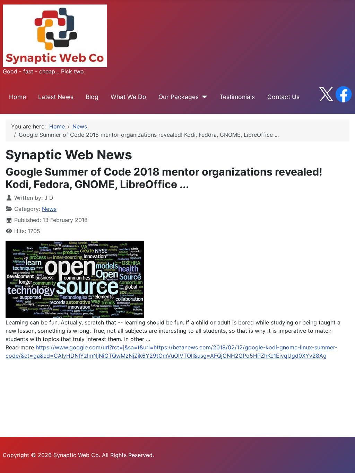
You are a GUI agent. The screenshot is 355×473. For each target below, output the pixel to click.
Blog (92, 96)
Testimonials (237, 96)
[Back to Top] (342, 460)
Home (17, 96)
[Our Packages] (203, 96)
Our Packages (178, 96)
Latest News (55, 96)
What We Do (128, 96)
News (49, 208)
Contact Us (283, 96)
